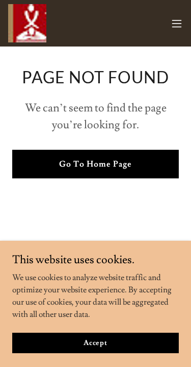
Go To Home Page (95, 164)
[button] (177, 23)
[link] (27, 23)
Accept (95, 342)
